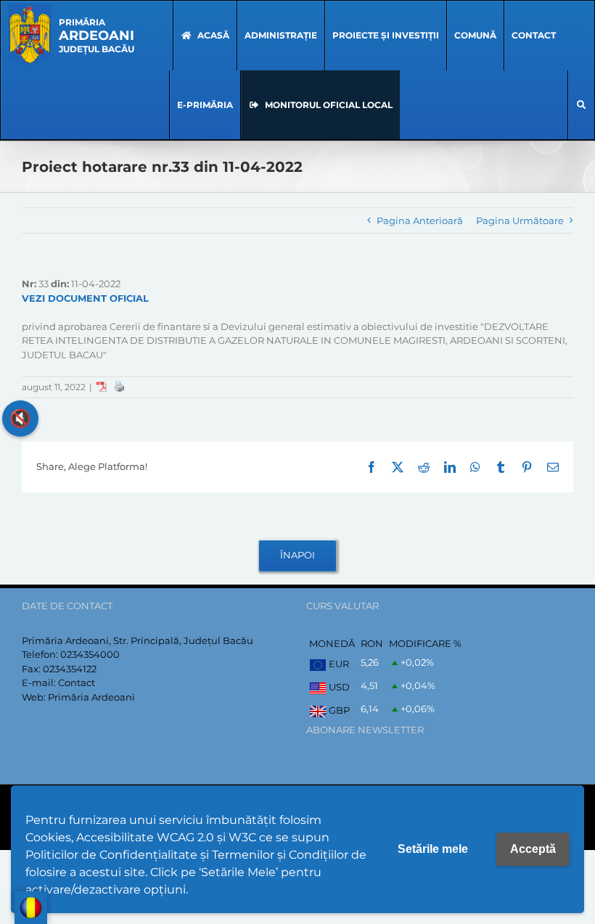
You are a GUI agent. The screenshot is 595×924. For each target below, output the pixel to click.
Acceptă (533, 849)
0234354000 (90, 654)
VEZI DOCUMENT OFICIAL (85, 298)
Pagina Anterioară (420, 220)
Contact (76, 682)
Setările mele (433, 849)
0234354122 (70, 669)
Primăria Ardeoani (91, 697)
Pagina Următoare (520, 220)
